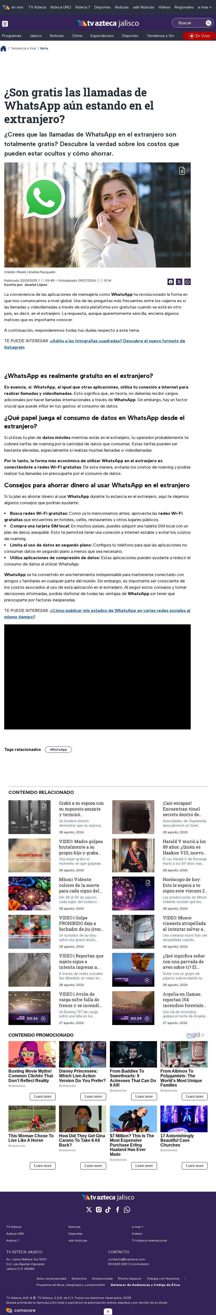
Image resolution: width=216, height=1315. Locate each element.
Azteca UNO (60, 7)
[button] (108, 1311)
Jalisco (36, 36)
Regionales (184, 7)
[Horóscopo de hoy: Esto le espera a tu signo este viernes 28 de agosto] (133, 894)
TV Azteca (37, 7)
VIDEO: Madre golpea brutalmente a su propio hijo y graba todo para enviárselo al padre (81, 853)
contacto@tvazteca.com (126, 1259)
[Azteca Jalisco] (108, 23)
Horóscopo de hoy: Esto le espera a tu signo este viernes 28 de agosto (185, 888)
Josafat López (35, 285)
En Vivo (202, 35)
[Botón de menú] (5, 23)
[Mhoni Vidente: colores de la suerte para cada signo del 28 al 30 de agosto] (29, 894)
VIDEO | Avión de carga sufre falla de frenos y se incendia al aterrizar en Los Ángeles (80, 1005)
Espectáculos (102, 36)
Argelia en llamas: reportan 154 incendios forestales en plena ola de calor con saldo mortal (184, 1005)
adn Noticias (143, 7)
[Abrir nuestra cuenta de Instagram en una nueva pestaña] (98, 1209)
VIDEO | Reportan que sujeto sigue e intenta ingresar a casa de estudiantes (81, 964)
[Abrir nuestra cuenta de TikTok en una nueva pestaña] (108, 1209)
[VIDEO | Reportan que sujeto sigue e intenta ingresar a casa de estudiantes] (29, 970)
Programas (11, 36)
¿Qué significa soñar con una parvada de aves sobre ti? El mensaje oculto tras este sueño (184, 967)
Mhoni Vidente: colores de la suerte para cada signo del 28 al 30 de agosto (79, 888)
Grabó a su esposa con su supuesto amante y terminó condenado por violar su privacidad (81, 814)
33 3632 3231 (117, 1264)
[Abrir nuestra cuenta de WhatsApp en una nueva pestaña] (127, 1209)
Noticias (122, 7)
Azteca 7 (82, 7)
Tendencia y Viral (161, 36)
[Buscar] (209, 23)
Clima (77, 36)
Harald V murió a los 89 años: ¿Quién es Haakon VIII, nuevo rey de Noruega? (184, 850)
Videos (164, 7)
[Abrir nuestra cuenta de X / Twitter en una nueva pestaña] (89, 1209)
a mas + (205, 7)
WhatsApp (58, 749)
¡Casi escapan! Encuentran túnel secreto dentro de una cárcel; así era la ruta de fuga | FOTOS (184, 814)
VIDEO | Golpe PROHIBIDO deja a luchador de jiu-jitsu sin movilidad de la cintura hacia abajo (80, 929)
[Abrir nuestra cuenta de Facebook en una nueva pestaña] (117, 1209)
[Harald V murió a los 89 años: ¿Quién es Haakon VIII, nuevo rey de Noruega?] (133, 856)
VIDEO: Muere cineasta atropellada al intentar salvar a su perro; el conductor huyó (184, 929)
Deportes (103, 7)
